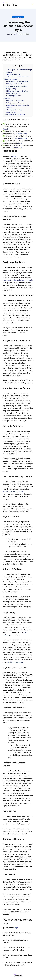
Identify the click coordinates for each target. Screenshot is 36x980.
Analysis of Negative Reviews (16, 86)
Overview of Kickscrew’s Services (18, 77)
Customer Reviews (10, 79)
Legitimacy (8, 98)
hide (21, 66)
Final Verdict (11, 112)
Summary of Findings (14, 110)
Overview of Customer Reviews (17, 81)
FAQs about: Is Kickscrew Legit (14, 114)
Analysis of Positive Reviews (16, 84)
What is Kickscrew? (13, 74)
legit (14, 156)
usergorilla (24, 34)
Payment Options (13, 93)
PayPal (19, 143)
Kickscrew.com (22, 134)
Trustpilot (6, 129)
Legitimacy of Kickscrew (15, 100)
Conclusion (8, 107)
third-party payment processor (13, 491)
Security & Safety (10, 89)
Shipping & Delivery (13, 96)
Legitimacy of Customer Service (17, 105)
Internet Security (18, 17)
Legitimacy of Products (15, 103)
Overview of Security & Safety (17, 91)
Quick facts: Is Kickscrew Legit (20, 70)
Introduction (8, 72)
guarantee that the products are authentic (18, 280)
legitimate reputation (15, 662)
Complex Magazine (20, 138)
